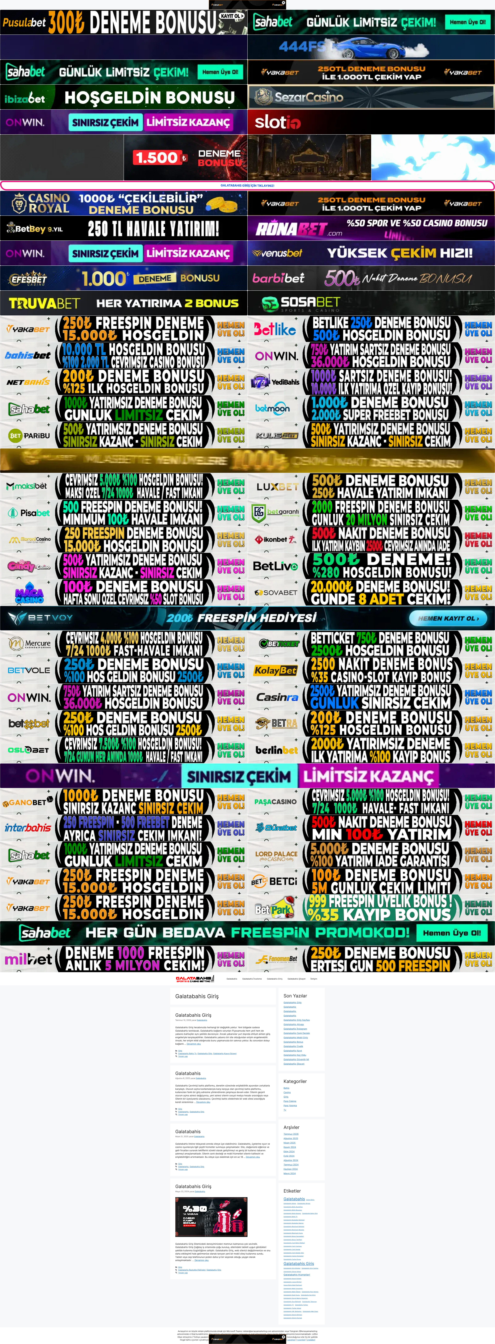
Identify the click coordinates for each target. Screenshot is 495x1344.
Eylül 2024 (289, 1156)
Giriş (180, 1051)
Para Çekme (290, 1101)
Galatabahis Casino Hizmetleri (293, 1256)
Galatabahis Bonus (293, 1042)
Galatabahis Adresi (290, 1203)
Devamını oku (194, 1044)
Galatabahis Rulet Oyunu (292, 1295)
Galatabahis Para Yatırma (310, 1292)
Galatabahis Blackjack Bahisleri (294, 1226)
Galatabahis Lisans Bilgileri (293, 1282)
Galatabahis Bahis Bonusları (293, 1210)
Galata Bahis (310, 1200)
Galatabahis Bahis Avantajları (293, 1207)
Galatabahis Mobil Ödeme (292, 1292)
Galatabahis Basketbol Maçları (294, 1223)
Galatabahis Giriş (274, 979)
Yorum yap (183, 1056)
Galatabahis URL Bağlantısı (293, 1311)
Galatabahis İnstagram (295, 1029)
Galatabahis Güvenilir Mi (296, 1059)
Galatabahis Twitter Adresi (292, 1308)
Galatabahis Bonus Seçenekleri (294, 1236)
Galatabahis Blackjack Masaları (294, 1230)
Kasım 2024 (290, 1147)
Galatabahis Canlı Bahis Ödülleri (294, 1243)
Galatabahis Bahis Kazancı (292, 1213)
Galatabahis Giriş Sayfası (297, 1020)
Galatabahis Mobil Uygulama (293, 1288)
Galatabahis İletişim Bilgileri (293, 1315)
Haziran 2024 (291, 1169)
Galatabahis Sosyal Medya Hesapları (296, 1298)
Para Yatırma (290, 1105)
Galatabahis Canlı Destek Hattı (294, 1253)
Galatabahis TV (289, 1305)
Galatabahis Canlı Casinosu (293, 1246)
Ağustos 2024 (291, 1160)
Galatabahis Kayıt (293, 1050)
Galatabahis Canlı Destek (297, 1033)
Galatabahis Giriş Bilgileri (292, 1268)
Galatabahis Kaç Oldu (295, 1055)
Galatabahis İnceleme (252, 979)
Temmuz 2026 (291, 1134)
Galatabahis (232, 979)
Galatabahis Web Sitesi (310, 1311)
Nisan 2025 (289, 1143)
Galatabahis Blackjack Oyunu (293, 1233)
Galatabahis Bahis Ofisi (310, 1213)
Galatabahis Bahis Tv (187, 1053)
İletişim (314, 979)
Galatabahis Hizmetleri (297, 1274)
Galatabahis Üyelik (293, 1046)
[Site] (123, 329)
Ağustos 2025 (291, 1138)
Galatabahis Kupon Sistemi (224, 1053)
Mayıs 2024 (290, 1173)
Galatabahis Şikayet (296, 979)
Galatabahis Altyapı (294, 1024)
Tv (285, 1110)
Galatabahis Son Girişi (308, 1295)
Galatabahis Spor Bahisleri (292, 1302)
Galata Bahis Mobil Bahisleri (293, 1285)
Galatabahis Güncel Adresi (292, 1272)
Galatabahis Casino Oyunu (292, 1259)
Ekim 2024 (289, 1151)
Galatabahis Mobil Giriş (296, 1037)
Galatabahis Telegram (309, 1302)
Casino (287, 1092)
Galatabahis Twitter (301, 1305)
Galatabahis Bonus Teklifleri (293, 1240)
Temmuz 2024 (291, 1164)
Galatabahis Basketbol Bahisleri (191, 1270)
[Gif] (247, 460)
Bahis (286, 1088)
